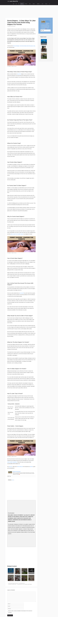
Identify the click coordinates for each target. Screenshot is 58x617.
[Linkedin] (10, 476)
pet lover (10, 466)
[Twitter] (41, 30)
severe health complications (12, 462)
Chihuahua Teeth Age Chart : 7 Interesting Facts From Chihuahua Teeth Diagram (20, 584)
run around (22, 293)
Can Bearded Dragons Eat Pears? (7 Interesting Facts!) (16, 583)
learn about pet (20, 466)
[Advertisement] (29, 11)
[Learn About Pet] (8, 1)
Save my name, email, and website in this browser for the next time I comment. (20, 611)
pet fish (31, 466)
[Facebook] (9, 476)
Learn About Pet (13, 1)
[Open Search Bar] (50, 4)
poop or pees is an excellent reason (17, 234)
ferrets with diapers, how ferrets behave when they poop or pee (24, 45)
